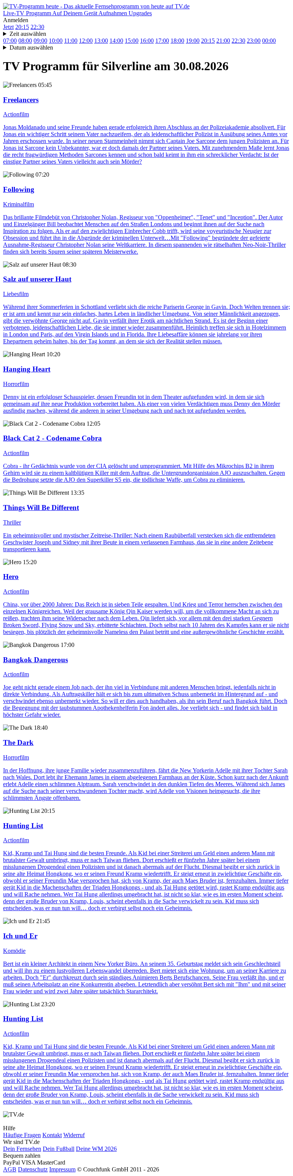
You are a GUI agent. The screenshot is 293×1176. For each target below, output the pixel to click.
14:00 (116, 40)
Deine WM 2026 (96, 1148)
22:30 (37, 27)
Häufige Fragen (22, 1135)
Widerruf (74, 1135)
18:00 (177, 40)
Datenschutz (33, 1169)
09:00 (40, 40)
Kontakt (52, 1135)
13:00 (101, 40)
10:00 (56, 40)
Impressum (62, 1169)
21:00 (223, 40)
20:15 (22, 27)
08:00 (25, 40)
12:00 (86, 40)
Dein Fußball (58, 1148)
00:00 (269, 40)
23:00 (254, 40)
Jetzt (8, 27)
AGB (9, 1169)
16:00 (147, 40)
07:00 (10, 40)
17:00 (162, 40)
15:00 (131, 40)
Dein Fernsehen (22, 1148)
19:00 (193, 40)
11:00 (70, 40)
